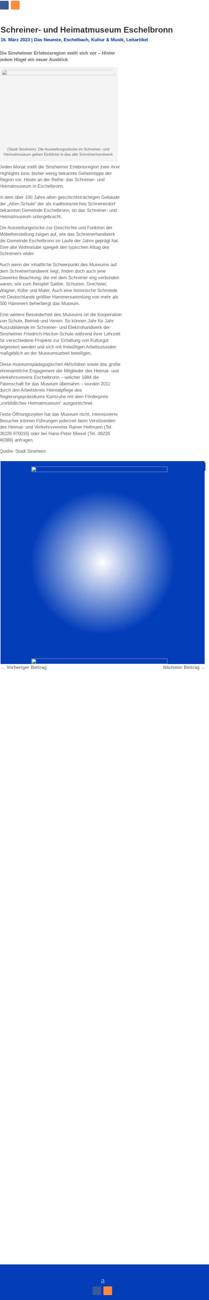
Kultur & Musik (107, 39)
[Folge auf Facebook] (4, 5)
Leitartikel (137, 39)
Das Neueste (47, 39)
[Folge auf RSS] (15, 5)
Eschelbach (76, 39)
